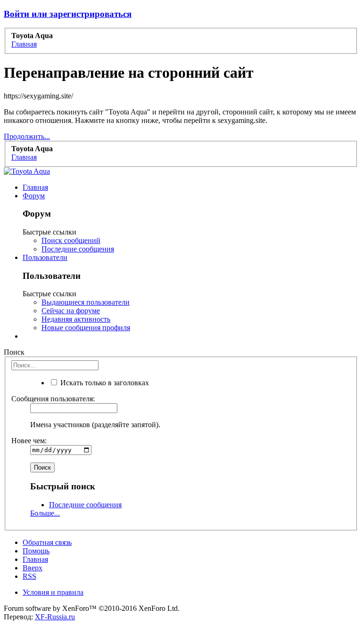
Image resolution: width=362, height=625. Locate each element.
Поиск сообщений (70, 240)
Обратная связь (47, 542)
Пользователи (45, 257)
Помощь (36, 551)
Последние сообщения (77, 249)
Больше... (45, 513)
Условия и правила (53, 592)
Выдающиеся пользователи (85, 302)
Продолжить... (27, 136)
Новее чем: (29, 441)
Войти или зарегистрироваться (68, 14)
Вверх (32, 568)
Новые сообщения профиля (85, 328)
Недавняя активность (75, 319)
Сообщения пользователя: (53, 399)
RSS (29, 576)
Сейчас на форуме (70, 311)
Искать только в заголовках (103, 383)
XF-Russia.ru (55, 617)
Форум (34, 196)
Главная (35, 187)
